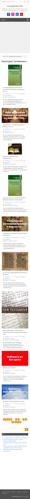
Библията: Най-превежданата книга (13, 401)
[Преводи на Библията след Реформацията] (15, 148)
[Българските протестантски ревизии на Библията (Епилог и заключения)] (15, 185)
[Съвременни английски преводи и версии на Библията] (15, 223)
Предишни (6, 419)
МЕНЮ (3, 19)
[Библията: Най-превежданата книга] (15, 391)
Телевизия (25, 491)
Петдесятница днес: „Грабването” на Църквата (15, 437)
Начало (4, 56)
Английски (10, 240)
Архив (3, 491)
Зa (15, 97)
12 (13, 160)
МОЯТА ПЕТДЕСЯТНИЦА (9, 441)
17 (12, 422)
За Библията (9, 95)
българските (11, 97)
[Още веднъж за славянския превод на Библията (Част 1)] (15, 115)
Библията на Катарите (9, 367)
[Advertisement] (15, 37)
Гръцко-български (12, 339)
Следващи (17, 422)
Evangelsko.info (15, 6)
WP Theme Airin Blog (23, 496)
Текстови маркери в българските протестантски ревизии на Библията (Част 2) (13, 89)
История (13, 491)
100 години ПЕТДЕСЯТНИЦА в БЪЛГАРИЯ (15, 434)
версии (15, 240)
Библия (8, 491)
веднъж (10, 132)
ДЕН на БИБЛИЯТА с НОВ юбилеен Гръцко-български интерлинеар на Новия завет (15, 332)
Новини (12, 338)
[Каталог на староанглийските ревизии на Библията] (15, 261)
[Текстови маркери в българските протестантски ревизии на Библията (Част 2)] (15, 75)
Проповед (19, 491)
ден (18, 339)
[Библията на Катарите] (15, 358)
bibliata (6, 97)
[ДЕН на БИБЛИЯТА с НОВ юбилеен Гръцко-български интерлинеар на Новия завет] (15, 309)
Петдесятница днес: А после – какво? (13, 439)
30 (5, 95)
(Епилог (6, 205)
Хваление (4, 493)
